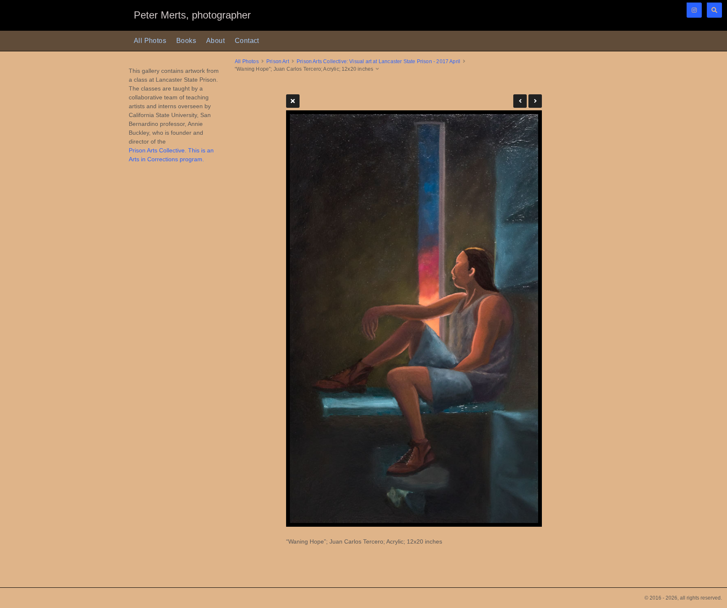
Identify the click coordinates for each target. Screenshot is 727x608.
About (215, 40)
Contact (247, 40)
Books (186, 40)
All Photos (150, 40)
